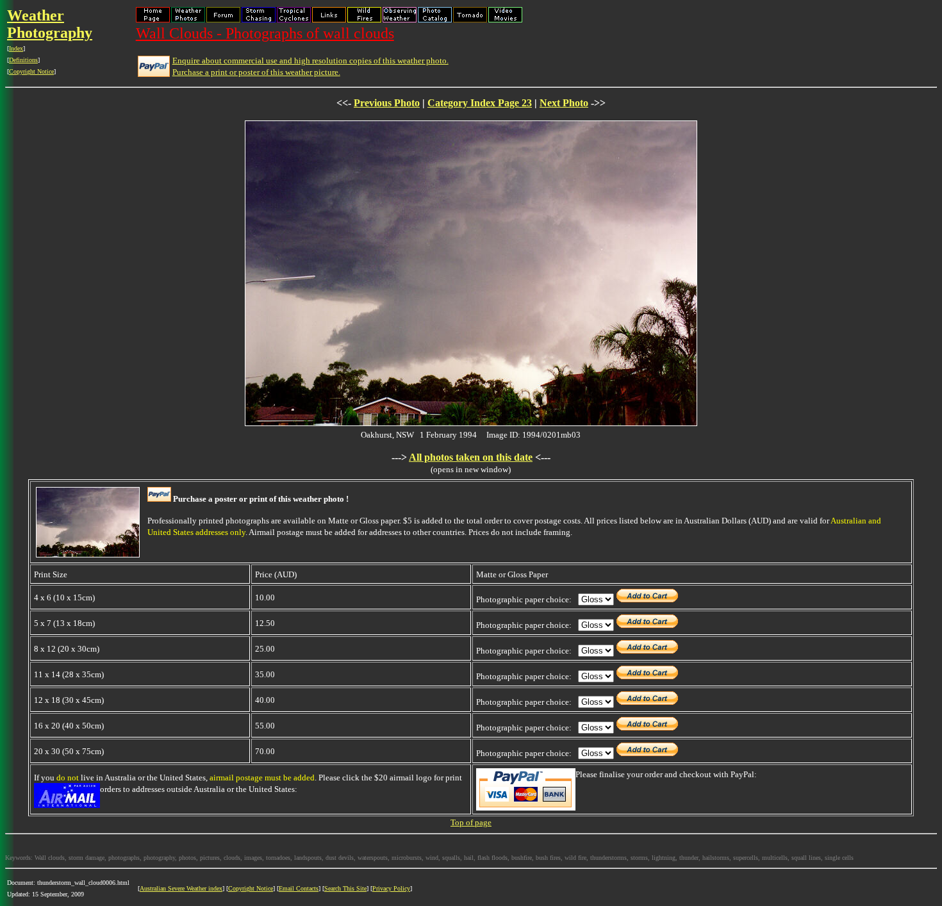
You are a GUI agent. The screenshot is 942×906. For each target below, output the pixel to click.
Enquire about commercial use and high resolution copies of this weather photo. (310, 60)
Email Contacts (298, 888)
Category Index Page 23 (479, 102)
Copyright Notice (31, 71)
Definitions (23, 59)
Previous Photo (387, 102)
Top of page (471, 822)
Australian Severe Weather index (181, 888)
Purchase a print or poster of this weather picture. (256, 72)
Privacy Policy (391, 888)
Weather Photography (49, 24)
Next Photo (564, 102)
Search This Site (345, 888)
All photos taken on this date (471, 457)
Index (16, 48)
